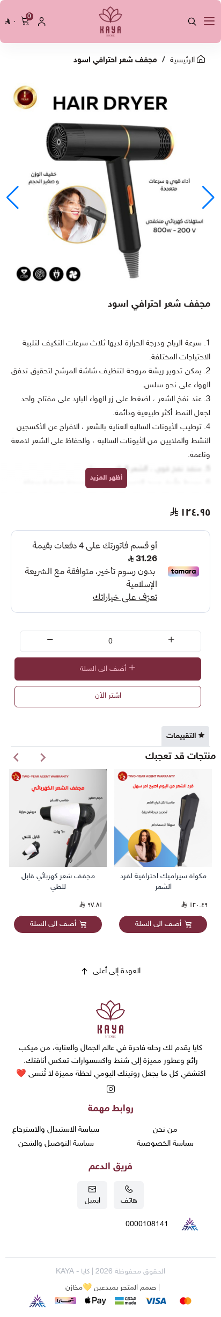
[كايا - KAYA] (110, 21)
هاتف (129, 1200)
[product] (163, 818)
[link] (110, 1021)
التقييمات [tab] (181, 736)
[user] (41, 21)
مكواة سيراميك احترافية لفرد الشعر (163, 882)
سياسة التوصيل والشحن (56, 1143)
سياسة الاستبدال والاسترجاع (55, 1129)
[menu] (209, 21)
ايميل (92, 1200)
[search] (192, 21)
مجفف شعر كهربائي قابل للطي (58, 882)
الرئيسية (183, 60)
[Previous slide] (43, 757)
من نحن (165, 1129)
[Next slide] (16, 757)
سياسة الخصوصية (165, 1143)
